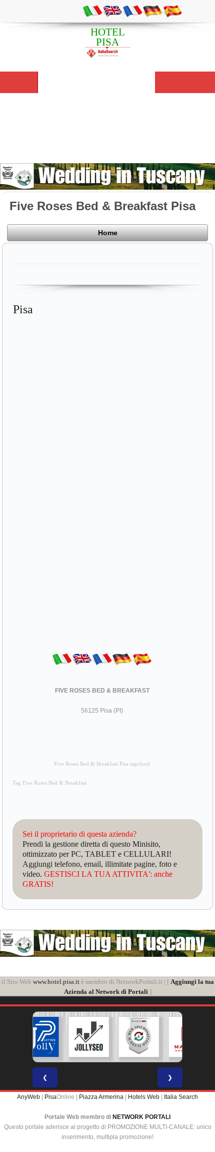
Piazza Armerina (101, 1096)
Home (108, 233)
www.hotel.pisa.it (56, 981)
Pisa (50, 1096)
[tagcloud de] (152, 11)
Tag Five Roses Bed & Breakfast (49, 783)
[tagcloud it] (92, 11)
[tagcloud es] (172, 11)
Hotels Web (144, 1096)
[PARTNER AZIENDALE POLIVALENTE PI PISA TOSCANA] (39, 1037)
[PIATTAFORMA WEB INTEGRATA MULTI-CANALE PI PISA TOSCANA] (139, 1037)
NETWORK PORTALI (141, 1116)
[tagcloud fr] (132, 11)
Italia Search (181, 1096)
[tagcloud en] (112, 11)
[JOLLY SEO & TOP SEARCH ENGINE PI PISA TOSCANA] (89, 1037)
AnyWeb (28, 1096)
